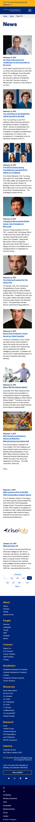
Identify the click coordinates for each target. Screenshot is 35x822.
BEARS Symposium (10, 740)
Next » (18, 586)
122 (12, 578)
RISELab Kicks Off (10, 546)
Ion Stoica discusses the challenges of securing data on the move (16, 62)
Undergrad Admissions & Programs (15, 669)
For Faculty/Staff (9, 713)
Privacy (5, 812)
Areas (5, 726)
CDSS (5, 802)
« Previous (18, 574)
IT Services (7, 707)
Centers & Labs (8, 729)
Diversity (6, 609)
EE (4, 788)
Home (5, 16)
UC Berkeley (7, 795)
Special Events (8, 615)
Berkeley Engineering (10, 798)
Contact (6, 660)
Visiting (5, 612)
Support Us (7, 648)
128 (19, 582)
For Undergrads (8, 702)
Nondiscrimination (9, 809)
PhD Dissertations (9, 734)
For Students (7, 696)
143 (27, 582)
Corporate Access (9, 750)
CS (4, 791)
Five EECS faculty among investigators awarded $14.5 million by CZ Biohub (15, 170)
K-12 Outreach (8, 651)
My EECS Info (8, 693)
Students (6, 636)
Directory (6, 624)
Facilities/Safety (8, 710)
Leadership (7, 627)
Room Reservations (10, 690)
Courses (6, 675)
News (12, 16)
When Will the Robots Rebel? (15, 387)
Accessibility (7, 805)
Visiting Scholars (9, 716)
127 (13, 582)
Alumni (5, 638)
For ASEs (6, 705)
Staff (5, 633)
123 (17, 578)
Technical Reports (9, 731)
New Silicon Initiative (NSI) (12, 753)
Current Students (9, 681)
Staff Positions (8, 657)
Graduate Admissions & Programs (15, 672)
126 (7, 582)
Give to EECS (17, 772)
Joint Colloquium (9, 737)
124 (23, 578)
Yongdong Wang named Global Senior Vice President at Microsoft (16, 224)
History (5, 606)
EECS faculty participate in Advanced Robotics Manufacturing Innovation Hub (16, 438)
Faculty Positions (9, 654)
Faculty (5, 630)
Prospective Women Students (13, 678)
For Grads (6, 699)
